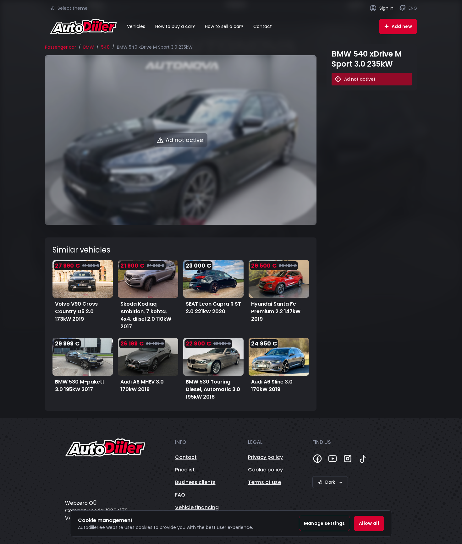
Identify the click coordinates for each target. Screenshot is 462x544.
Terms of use (264, 482)
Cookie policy (265, 469)
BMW (88, 47)
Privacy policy (265, 457)
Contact (262, 26)
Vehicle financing (197, 507)
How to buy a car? (175, 26)
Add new (402, 26)
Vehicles (136, 26)
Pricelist (185, 469)
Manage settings (324, 523)
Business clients (195, 482)
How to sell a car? (224, 26)
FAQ (180, 494)
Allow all (369, 523)
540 (105, 47)
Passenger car (60, 47)
